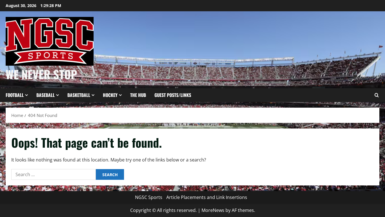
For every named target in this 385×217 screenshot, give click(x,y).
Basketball (78, 95)
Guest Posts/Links (172, 95)
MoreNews (213, 210)
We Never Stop (41, 74)
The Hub (138, 95)
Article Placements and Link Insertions (206, 197)
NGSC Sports (148, 197)
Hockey (110, 95)
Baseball (45, 95)
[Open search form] (376, 95)
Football (15, 95)
